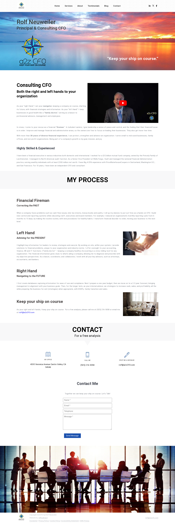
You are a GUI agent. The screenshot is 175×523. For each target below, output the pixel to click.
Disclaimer (33, 521)
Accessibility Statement (70, 521)
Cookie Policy (55, 521)
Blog (106, 6)
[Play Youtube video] (123, 103)
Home (57, 6)
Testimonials (93, 6)
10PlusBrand (43, 518)
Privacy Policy (44, 521)
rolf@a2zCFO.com (27, 312)
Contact (117, 6)
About (80, 6)
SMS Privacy (84, 521)
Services (68, 6)
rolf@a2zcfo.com (151, 518)
